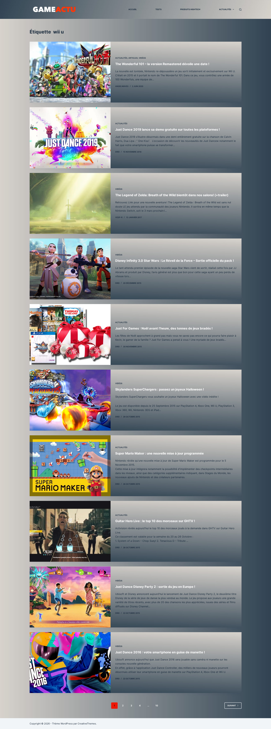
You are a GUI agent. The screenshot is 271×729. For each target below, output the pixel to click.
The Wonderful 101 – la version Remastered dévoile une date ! (162, 64)
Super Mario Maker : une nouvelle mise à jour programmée (159, 453)
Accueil (132, 9)
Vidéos (142, 58)
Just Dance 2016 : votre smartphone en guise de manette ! (160, 652)
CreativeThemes (87, 723)
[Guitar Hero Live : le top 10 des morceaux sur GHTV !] (70, 531)
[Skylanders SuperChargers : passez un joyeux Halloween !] (70, 400)
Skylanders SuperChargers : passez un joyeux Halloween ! (159, 389)
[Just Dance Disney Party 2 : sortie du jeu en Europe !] (70, 596)
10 (156, 705)
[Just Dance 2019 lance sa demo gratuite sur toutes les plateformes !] (70, 137)
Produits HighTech (190, 9)
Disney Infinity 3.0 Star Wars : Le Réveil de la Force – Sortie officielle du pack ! (174, 261)
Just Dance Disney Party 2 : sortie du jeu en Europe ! (155, 587)
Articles (133, 58)
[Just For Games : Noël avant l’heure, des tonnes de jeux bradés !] (70, 334)
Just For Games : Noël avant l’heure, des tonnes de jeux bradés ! (164, 328)
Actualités (225, 9)
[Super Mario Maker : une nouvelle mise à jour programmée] (70, 465)
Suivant (231, 705)
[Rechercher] (240, 9)
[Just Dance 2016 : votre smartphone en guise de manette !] (70, 662)
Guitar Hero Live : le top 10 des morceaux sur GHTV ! (155, 521)
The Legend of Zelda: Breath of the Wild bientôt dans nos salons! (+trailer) (171, 195)
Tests (158, 9)
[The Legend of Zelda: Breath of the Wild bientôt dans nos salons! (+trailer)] (70, 203)
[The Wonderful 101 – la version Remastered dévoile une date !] (70, 72)
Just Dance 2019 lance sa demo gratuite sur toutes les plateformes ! (167, 129)
